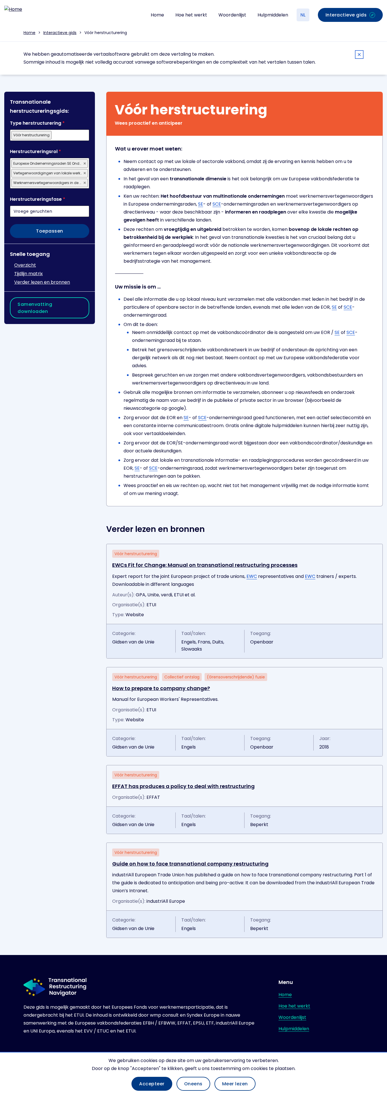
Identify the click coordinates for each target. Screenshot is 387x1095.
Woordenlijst (232, 15)
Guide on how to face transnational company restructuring (190, 863)
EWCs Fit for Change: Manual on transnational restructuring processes (204, 565)
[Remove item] (85, 163)
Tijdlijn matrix (28, 273)
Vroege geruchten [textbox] (33, 211)
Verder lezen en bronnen (42, 282)
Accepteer (152, 1084)
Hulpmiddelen (273, 15)
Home (157, 15)
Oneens (193, 1084)
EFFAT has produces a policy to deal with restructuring (183, 786)
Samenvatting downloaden (35, 308)
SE (200, 204)
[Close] (359, 55)
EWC (251, 576)
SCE (216, 204)
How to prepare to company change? (161, 688)
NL (302, 15)
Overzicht (25, 265)
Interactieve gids (59, 32)
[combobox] (49, 135)
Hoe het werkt (191, 15)
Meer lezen (235, 1084)
